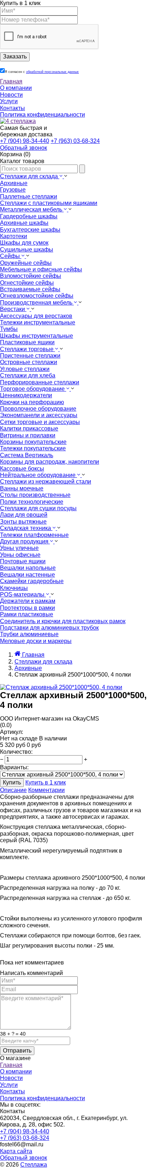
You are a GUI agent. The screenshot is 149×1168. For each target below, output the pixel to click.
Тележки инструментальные (37, 322)
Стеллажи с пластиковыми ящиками (48, 203)
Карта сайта (16, 1151)
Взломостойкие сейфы (30, 276)
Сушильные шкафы (26, 249)
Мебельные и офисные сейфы (41, 269)
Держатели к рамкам (27, 601)
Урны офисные (20, 555)
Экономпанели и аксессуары (38, 415)
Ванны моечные (21, 488)
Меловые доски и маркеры (36, 641)
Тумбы (9, 329)
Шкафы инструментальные (36, 336)
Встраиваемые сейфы (30, 289)
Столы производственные (35, 495)
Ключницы (14, 588)
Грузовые (13, 190)
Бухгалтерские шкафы (30, 230)
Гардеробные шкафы (29, 216)
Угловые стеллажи (25, 369)
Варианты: (14, 767)
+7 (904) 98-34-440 (24, 141)
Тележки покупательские (33, 448)
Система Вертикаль (26, 455)
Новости (11, 95)
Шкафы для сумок (24, 243)
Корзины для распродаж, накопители (49, 462)
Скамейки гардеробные (32, 581)
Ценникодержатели (26, 395)
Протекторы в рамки (27, 608)
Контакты (12, 108)
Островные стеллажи (28, 362)
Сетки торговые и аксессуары (40, 422)
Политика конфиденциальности (42, 114)
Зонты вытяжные (23, 522)
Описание (13, 790)
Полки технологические (31, 502)
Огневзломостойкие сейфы (36, 296)
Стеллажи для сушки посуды (38, 508)
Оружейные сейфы (26, 263)
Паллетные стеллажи (28, 196)
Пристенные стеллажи (30, 356)
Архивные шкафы (24, 223)
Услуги (9, 101)
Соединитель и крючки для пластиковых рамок (62, 621)
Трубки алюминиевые (29, 634)
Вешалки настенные (27, 575)
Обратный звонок (23, 1158)
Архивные (13, 183)
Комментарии (46, 790)
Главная (11, 81)
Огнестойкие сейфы (27, 283)
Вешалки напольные (28, 568)
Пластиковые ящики (27, 342)
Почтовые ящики (23, 561)
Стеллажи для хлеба (27, 375)
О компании (16, 88)
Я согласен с (42, 72)
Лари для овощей (23, 515)
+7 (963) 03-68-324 (75, 141)
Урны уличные (19, 548)
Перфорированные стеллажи (39, 382)
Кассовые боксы (22, 468)
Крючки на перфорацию (32, 402)
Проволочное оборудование (38, 409)
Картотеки (13, 236)
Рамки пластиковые (26, 614)
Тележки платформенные (34, 535)
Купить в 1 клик (45, 782)
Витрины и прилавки (27, 435)
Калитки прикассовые (29, 428)
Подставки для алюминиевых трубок (49, 628)
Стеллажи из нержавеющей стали (45, 481)
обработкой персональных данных (52, 72)
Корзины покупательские (33, 442)
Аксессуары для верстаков (36, 316)
